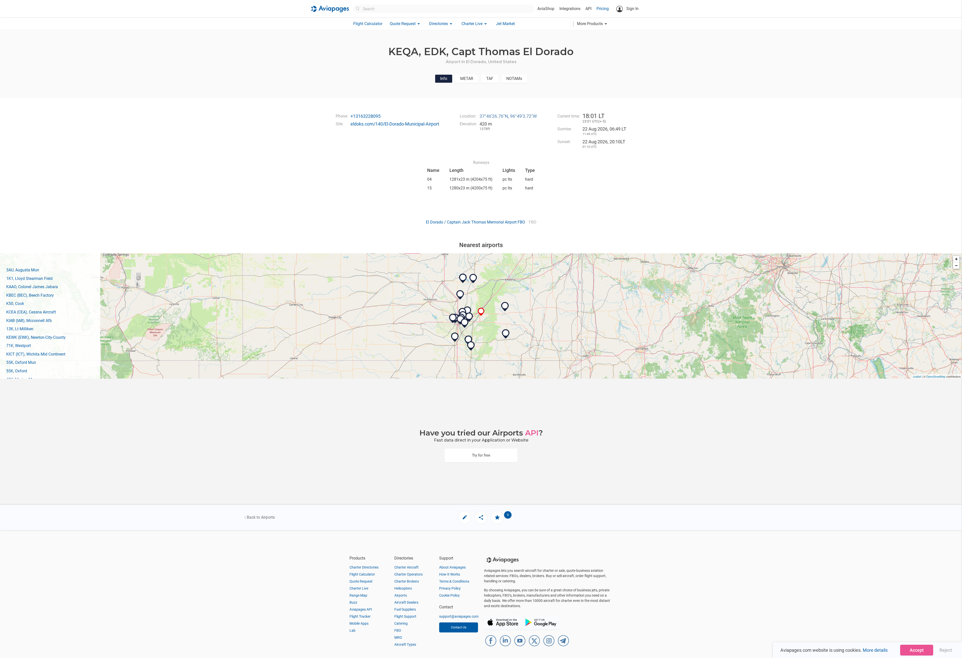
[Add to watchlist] (497, 517)
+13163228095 (365, 116)
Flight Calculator (367, 23)
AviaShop (545, 8)
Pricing (602, 8)
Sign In (632, 8)
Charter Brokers (406, 581)
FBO (397, 630)
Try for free (481, 455)
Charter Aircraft (406, 567)
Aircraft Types (405, 644)
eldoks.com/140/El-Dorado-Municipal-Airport (394, 124)
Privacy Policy (450, 588)
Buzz (353, 602)
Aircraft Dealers (406, 602)
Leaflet (917, 376)
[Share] (481, 517)
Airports (400, 595)
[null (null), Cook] (464, 323)
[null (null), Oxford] (468, 340)
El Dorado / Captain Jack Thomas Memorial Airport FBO (475, 222)
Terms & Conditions (454, 581)
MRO (398, 637)
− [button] (956, 265)
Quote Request (361, 581)
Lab (352, 630)
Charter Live (358, 588)
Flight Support (405, 616)
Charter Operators (408, 574)
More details (875, 650)
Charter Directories (364, 567)
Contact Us (458, 627)
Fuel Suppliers (405, 609)
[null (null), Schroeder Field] (463, 278)
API (588, 8)
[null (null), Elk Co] (506, 334)
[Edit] (464, 517)
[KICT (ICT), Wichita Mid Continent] (453, 318)
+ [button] (956, 259)
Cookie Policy (449, 595)
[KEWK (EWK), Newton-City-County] (460, 295)
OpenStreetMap (935, 376)
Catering (401, 623)
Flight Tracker (360, 616)
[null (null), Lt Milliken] (505, 306)
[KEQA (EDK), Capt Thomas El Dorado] (481, 312)
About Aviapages (452, 567)
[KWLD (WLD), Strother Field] (471, 346)
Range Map (358, 595)
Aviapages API (360, 609)
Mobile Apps (359, 623)
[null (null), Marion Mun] (473, 278)
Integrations (569, 8)
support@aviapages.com (458, 616)
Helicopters (403, 588)
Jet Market (505, 23)
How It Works (449, 574)
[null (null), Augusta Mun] (469, 317)
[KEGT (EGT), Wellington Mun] (455, 337)
